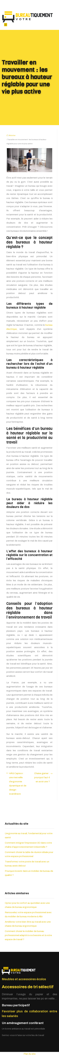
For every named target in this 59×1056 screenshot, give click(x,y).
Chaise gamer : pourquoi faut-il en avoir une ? (42, 777)
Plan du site (30, 1054)
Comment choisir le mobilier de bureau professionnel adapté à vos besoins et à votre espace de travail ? (28, 935)
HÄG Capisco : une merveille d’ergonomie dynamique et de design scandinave (17, 783)
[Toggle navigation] (5, 24)
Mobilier (12, 135)
